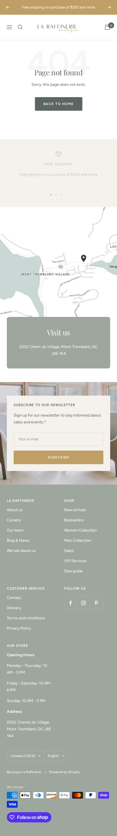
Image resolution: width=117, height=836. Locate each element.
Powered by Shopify (64, 772)
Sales (69, 550)
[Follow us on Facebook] (70, 603)
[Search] (20, 27)
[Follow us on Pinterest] (96, 603)
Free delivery (30, 174)
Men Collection (77, 540)
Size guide (73, 571)
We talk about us (21, 550)
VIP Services (75, 560)
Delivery (14, 607)
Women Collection (80, 530)
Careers (14, 520)
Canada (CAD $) (23, 756)
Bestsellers (74, 520)
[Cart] (107, 27)
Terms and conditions (26, 618)
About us (15, 509)
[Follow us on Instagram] (83, 603)
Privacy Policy (19, 628)
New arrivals (75, 509)
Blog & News (18, 540)
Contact (14, 597)
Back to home (58, 104)
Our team (15, 530)
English (53, 756)
